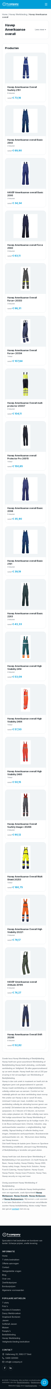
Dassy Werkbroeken (11, 1313)
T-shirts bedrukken (10, 1259)
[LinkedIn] (10, 1367)
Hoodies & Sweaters (11, 1310)
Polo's (5, 1306)
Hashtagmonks (31, 1386)
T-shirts (5, 1303)
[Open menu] (46, 4)
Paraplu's (6, 1331)
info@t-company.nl (13, 1362)
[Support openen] (44, 1382)
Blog (4, 1275)
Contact (5, 1267)
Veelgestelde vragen (11, 1271)
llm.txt (41, 1385)
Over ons (6, 1279)
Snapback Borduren (11, 1317)
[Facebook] (4, 1367)
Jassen (5, 1320)
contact (15, 1209)
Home (4, 14)
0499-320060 (11, 1358)
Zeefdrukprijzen (9, 1282)
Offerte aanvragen (10, 1263)
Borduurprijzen (9, 1286)
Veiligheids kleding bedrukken (16, 1341)
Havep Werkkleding (18, 14)
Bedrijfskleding (9, 1334)
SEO (18, 1386)
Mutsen (5, 1327)
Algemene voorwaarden (13, 1290)
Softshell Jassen (9, 1324)
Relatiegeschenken (39, 1382)
